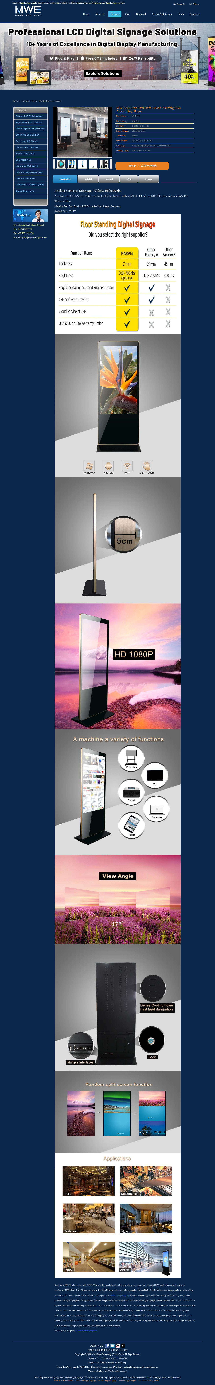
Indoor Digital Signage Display (47, 101)
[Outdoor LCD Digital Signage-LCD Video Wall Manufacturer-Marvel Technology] (28, 7)
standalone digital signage (119, 1295)
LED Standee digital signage (29, 172)
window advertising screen (148, 1381)
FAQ (129, 179)
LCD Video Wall (23, 160)
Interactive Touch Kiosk (27, 147)
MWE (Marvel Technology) (116, 1371)
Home (86, 14)
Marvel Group (120, 1363)
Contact (109, 179)
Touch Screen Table (25, 153)
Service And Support (162, 14)
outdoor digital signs (127, 1381)
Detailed (88, 179)
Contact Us (181, 4)
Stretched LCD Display (27, 141)
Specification (65, 179)
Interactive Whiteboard (27, 166)
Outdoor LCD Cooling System (30, 185)
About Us (99, 14)
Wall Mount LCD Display (27, 135)
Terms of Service (107, 1363)
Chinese (196, 4)
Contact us (195, 14)
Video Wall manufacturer (63, 1381)
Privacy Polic (93, 1363)
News (181, 14)
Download (141, 14)
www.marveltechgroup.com (86, 1331)
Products (115, 14)
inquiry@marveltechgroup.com (33, 237)
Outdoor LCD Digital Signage (29, 116)
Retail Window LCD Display (29, 122)
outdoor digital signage (108, 1381)
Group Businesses (25, 191)
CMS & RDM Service (26, 178)
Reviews (148, 179)
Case (127, 14)
